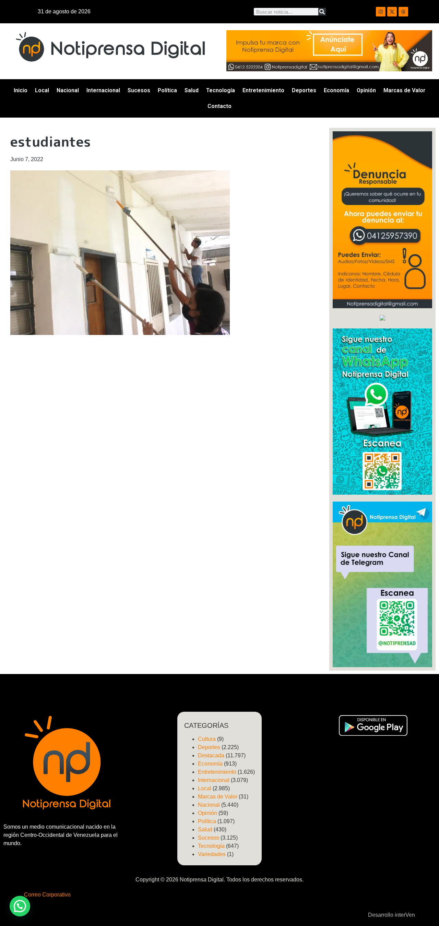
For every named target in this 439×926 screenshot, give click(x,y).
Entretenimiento (263, 90)
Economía (336, 90)
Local (42, 90)
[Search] (322, 11)
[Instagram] (380, 11)
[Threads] (403, 11)
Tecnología (220, 90)
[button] (20, 906)
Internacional (103, 90)
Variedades (212, 854)
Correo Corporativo (47, 895)
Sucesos (139, 90)
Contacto (219, 106)
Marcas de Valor (404, 90)
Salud (192, 90)
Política (167, 90)
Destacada (211, 755)
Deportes (304, 90)
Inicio (20, 90)
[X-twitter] (392, 11)
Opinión (366, 90)
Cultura (207, 739)
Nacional (68, 90)
